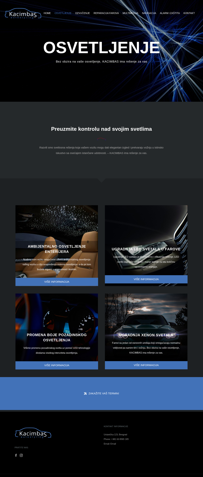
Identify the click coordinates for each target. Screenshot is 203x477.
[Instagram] (21, 455)
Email (113, 443)
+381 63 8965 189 (120, 439)
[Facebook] (16, 455)
